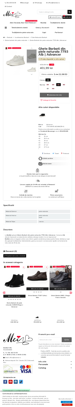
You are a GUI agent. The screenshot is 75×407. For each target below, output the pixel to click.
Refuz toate (67, 404)
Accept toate (67, 402)
